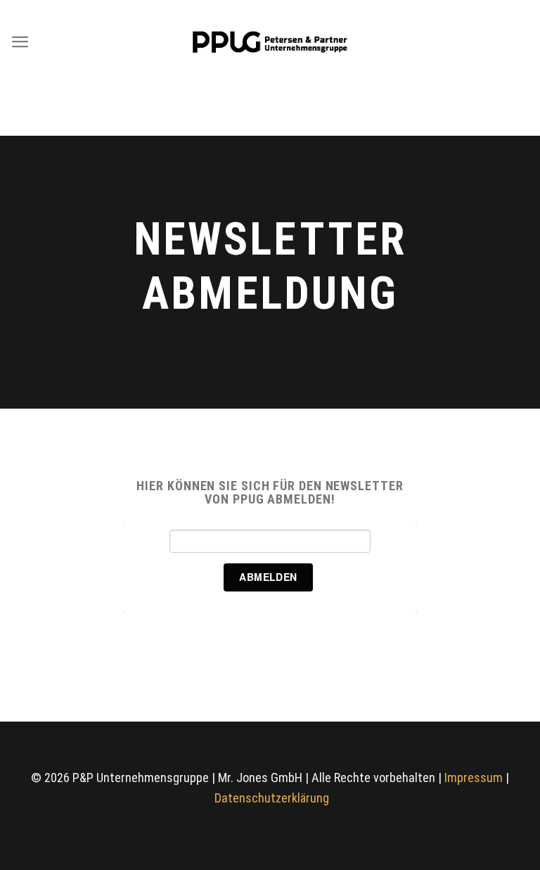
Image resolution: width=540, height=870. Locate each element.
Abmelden (268, 577)
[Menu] (20, 41)
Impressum (473, 777)
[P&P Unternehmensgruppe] (270, 42)
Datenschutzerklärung (271, 798)
